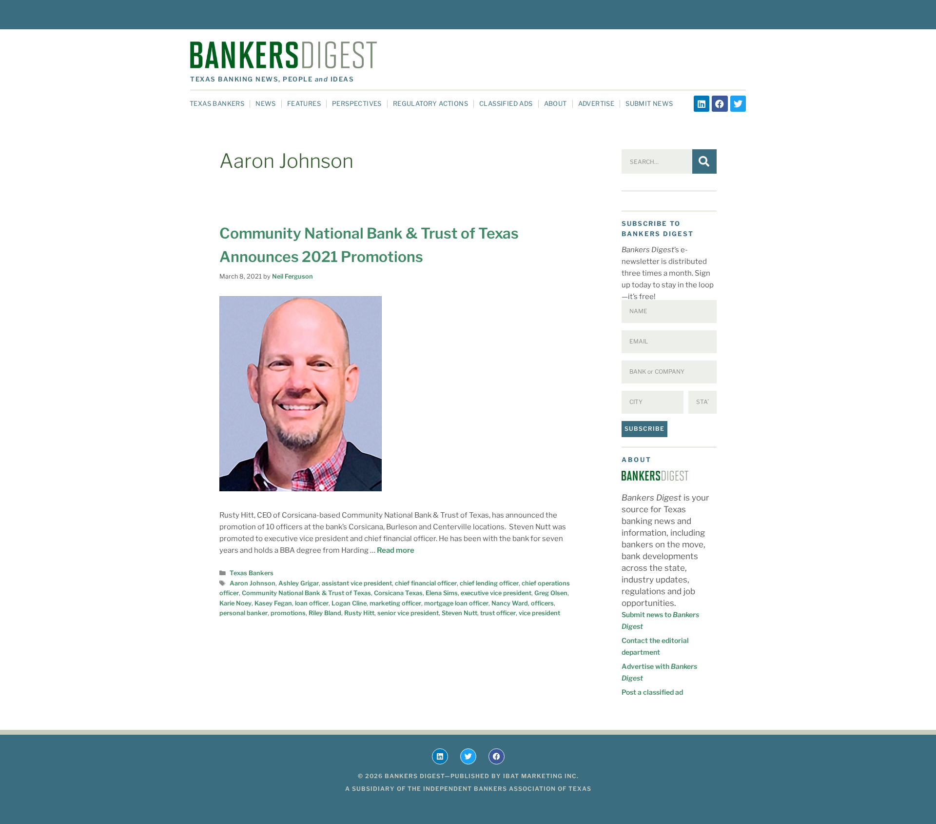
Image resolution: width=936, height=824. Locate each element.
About (555, 103)
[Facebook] (719, 103)
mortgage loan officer (456, 603)
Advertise (596, 103)
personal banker (243, 613)
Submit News (649, 103)
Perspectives (357, 103)
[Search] (704, 161)
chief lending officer (489, 583)
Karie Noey (235, 603)
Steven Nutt (459, 613)
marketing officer (395, 603)
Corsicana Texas (398, 593)
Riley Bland (325, 613)
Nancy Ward (509, 603)
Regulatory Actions (430, 103)
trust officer (498, 613)
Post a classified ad (652, 692)
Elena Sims (442, 593)
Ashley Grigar (298, 583)
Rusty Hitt (359, 613)
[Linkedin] (701, 103)
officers (542, 603)
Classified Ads (506, 103)
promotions (288, 613)
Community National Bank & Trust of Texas (306, 593)
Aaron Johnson (252, 583)
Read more (395, 550)
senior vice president (408, 613)
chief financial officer (426, 583)
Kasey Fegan (273, 603)
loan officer (312, 603)
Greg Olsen (550, 593)
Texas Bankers (217, 103)
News (265, 103)
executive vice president (496, 593)
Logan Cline (349, 603)
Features (304, 103)
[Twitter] (738, 103)
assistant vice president (357, 583)
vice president (539, 613)
